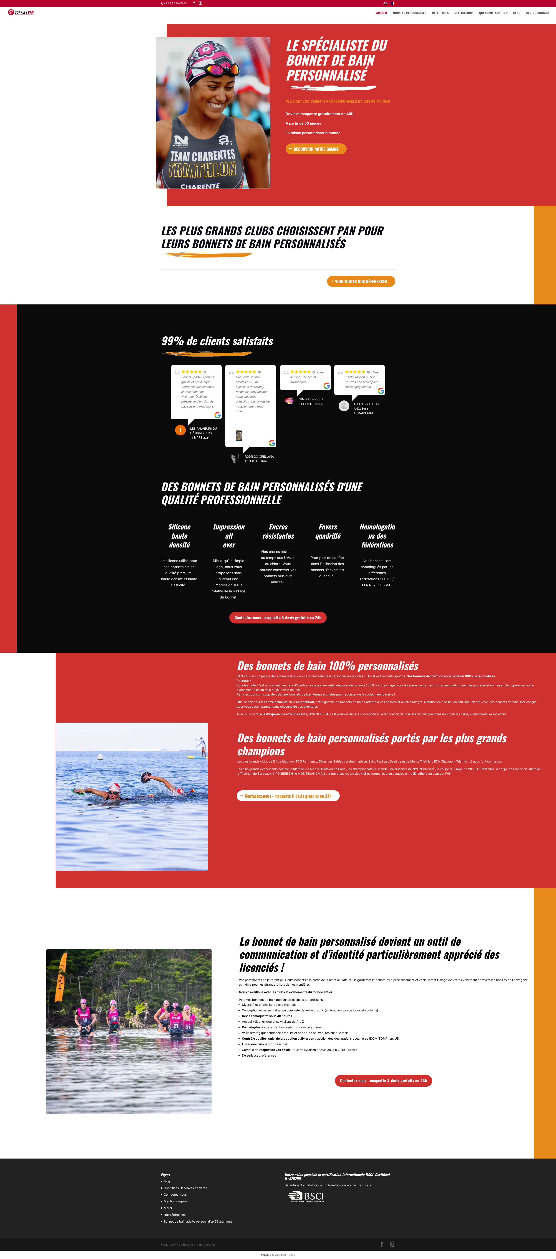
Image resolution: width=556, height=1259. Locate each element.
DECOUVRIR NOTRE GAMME (316, 149)
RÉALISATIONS (463, 13)
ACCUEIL (381, 13)
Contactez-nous (175, 1195)
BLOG (517, 13)
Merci (168, 1208)
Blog (167, 1181)
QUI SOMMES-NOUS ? (493, 13)
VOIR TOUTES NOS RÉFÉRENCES (361, 281)
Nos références (174, 1214)
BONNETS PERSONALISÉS (409, 13)
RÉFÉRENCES (440, 13)
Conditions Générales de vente (185, 1188)
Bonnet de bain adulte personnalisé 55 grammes (198, 1221)
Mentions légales (176, 1201)
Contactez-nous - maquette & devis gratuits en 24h (278, 617)
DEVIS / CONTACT (537, 13)
